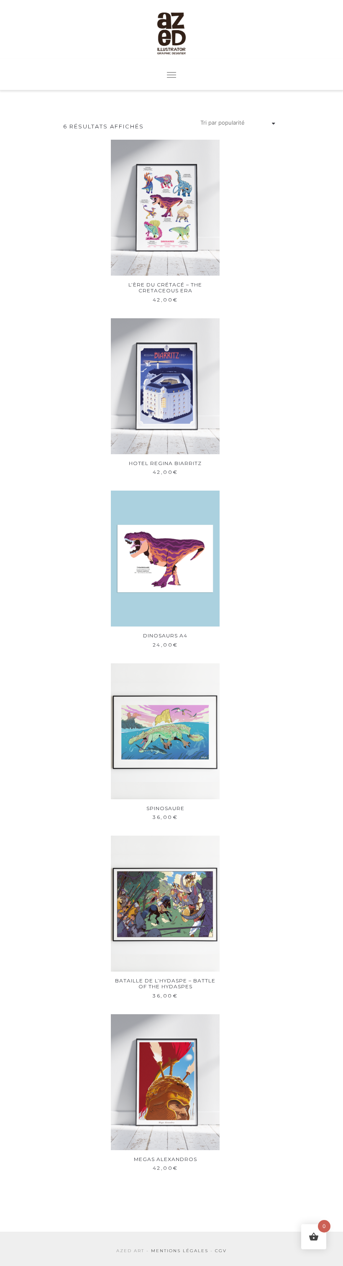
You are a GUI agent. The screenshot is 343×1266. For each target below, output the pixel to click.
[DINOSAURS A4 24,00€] (165, 559)
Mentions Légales (179, 1250)
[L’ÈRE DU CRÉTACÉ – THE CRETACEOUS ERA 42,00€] (165, 208)
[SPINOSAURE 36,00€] (165, 731)
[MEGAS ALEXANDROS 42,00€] (165, 1082)
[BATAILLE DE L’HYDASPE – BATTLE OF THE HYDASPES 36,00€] (165, 904)
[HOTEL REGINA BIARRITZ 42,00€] (165, 386)
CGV (221, 1250)
